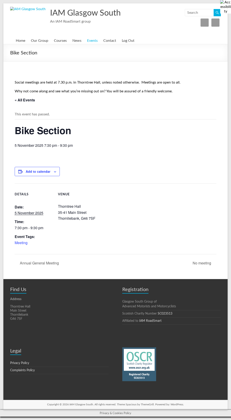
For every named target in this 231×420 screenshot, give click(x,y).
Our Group (39, 40)
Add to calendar (38, 171)
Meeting (21, 242)
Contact (109, 40)
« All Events (25, 100)
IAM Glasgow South (85, 13)
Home (20, 40)
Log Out (128, 40)
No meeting (202, 263)
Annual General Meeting (39, 263)
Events (92, 40)
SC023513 (165, 313)
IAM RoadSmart (150, 320)
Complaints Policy (22, 370)
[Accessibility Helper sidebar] (225, 5)
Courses (60, 40)
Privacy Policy (19, 363)
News (76, 40)
